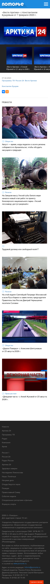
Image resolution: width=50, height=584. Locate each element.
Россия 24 (20, 80)
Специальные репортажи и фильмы (17, 500)
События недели (9, 496)
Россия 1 (5, 452)
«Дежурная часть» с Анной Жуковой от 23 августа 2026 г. (24, 398)
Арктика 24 (6, 430)
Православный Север (11, 492)
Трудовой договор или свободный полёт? (20, 249)
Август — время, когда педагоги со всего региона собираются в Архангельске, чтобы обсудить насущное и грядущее (23, 147)
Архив (4, 446)
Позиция (5, 488)
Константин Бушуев (10, 86)
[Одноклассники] (7, 91)
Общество (9, 141)
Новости (5, 426)
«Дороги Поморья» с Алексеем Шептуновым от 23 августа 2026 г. (22, 350)
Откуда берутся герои (11, 484)
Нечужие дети (8, 480)
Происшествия (10, 393)
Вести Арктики (31, 80)
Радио (4, 438)
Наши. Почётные (9, 476)
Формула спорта (9, 504)
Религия (8, 192)
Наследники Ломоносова (12, 472)
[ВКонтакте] (3, 91)
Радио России (8, 460)
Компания (6, 442)
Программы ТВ (8, 80)
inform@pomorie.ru (32, 567)
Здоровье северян (9, 468)
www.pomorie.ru (20, 563)
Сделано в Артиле (36, 582)
